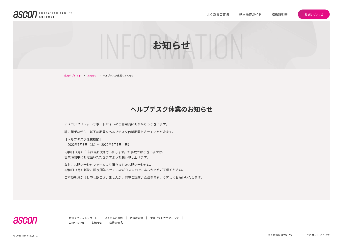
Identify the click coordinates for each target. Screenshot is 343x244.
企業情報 (114, 222)
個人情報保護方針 (278, 235)
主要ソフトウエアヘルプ (164, 218)
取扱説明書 (280, 14)
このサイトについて (318, 235)
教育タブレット (72, 75)
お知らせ (92, 75)
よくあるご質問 (218, 14)
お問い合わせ (313, 14)
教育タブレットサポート (83, 218)
